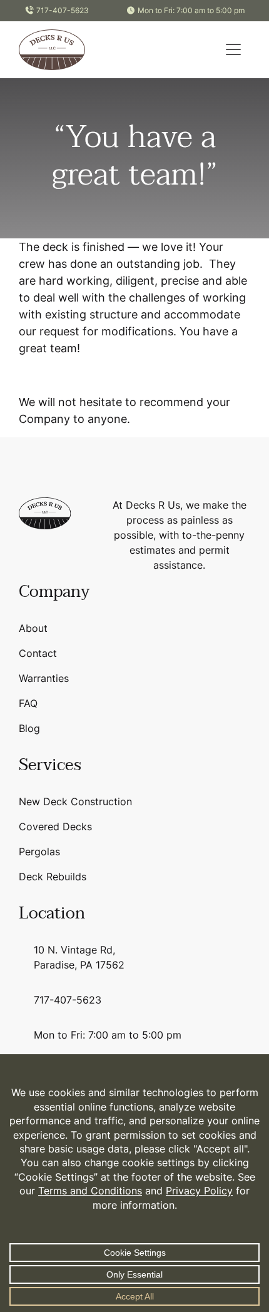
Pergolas (39, 851)
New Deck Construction (75, 801)
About (33, 628)
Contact (38, 653)
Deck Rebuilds (52, 876)
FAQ (28, 703)
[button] (233, 49)
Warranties (44, 678)
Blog (29, 728)
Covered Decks (55, 826)
